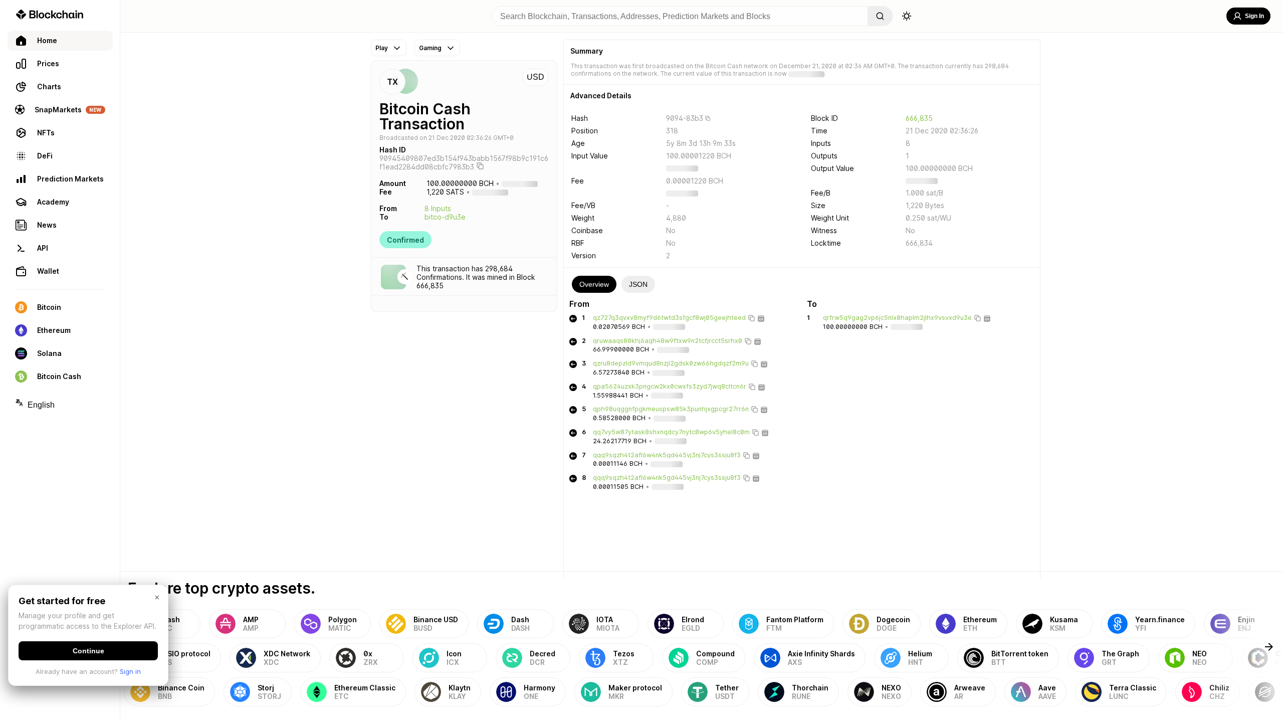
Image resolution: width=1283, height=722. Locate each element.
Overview (594, 284)
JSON (638, 284)
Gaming (430, 48)
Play (381, 48)
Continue (88, 651)
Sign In (1254, 16)
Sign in (130, 671)
